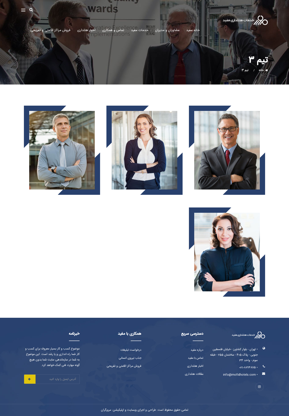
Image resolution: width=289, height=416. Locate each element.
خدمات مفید (139, 30)
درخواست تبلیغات (130, 350)
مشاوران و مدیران (167, 30)
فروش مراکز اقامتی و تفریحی (50, 30)
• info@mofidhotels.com (240, 374)
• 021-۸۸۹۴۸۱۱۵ (248, 367)
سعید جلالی (62, 116)
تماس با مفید (195, 358)
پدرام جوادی (227, 116)
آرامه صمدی (227, 217)
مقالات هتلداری (194, 374)
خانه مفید (193, 30)
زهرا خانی (144, 116)
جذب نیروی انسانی (130, 358)
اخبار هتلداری (86, 30)
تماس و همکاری (113, 30)
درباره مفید (197, 350)
